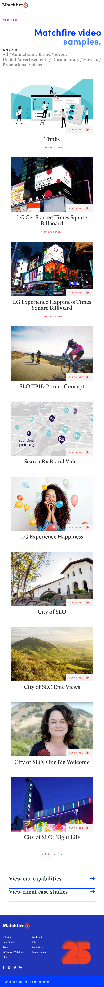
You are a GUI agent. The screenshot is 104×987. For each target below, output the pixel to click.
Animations (23, 54)
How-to (90, 59)
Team (5, 946)
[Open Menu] (99, 4)
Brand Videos (52, 54)
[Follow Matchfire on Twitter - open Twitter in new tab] (14, 967)
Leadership (37, 937)
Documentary (65, 59)
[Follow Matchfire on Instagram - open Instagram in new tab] (9, 967)
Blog (5, 956)
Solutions (7, 937)
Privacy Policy (39, 951)
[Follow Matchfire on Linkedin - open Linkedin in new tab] (20, 967)
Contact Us (37, 946)
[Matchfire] (26, 5)
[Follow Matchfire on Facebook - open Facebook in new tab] (3, 967)
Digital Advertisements (25, 59)
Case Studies (9, 942)
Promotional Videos (22, 64)
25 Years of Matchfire (13, 951)
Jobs (34, 942)
